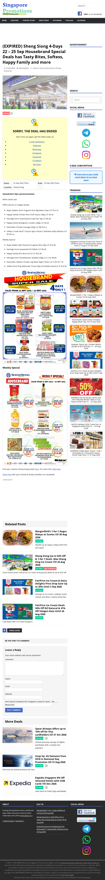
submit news (86, 863)
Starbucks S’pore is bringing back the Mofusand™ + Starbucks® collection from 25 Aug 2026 (52, 829)
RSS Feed (37, 164)
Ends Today (44, 20)
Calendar (81, 20)
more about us (26, 815)
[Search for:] (89, 6)
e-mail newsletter (36, 142)
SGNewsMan (24, 68)
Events (36, 68)
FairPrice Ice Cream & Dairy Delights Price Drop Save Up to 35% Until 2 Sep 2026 (51, 583)
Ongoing (15, 20)
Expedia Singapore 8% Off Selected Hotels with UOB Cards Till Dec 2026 (50, 780)
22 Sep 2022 (10, 68)
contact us (95, 863)
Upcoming (57, 20)
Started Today (29, 20)
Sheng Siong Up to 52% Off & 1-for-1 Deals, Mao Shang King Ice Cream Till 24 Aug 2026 (50, 560)
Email (7, 686)
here (37, 469)
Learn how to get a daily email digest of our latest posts (86, 177)
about (73, 863)
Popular (69, 20)
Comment (9, 659)
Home (4, 20)
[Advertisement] (52, 32)
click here (56, 469)
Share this (7, 474)
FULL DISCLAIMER (67, 875)
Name (7, 679)
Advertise (19, 821)
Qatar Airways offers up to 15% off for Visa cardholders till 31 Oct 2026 (50, 731)
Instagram (36, 153)
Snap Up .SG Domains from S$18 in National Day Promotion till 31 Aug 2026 (50, 759)
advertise (78, 863)
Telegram (37, 145)
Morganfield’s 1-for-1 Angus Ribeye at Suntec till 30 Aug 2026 (51, 534)
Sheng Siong (14, 630)
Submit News (8, 821)
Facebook (37, 157)
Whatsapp (36, 149)
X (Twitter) (37, 160)
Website (8, 694)
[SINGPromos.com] (52, 9)
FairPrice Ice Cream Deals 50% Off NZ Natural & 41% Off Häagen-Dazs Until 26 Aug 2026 (50, 610)
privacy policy (66, 863)
